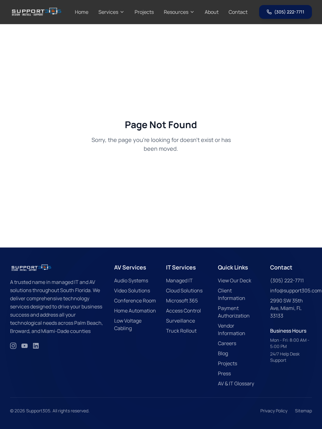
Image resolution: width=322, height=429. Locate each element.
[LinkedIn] (36, 346)
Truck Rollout (181, 330)
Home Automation (135, 310)
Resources (176, 11)
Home (81, 11)
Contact (238, 11)
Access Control (183, 310)
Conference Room (135, 300)
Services (108, 11)
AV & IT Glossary (236, 383)
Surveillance (180, 320)
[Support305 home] (36, 12)
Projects (144, 11)
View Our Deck (234, 280)
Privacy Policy (273, 411)
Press (224, 373)
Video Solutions (132, 290)
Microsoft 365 (182, 300)
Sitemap (303, 411)
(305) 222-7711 (289, 12)
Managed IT (179, 280)
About (212, 11)
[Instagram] (13, 346)
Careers (227, 343)
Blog (223, 353)
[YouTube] (24, 346)
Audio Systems (131, 280)
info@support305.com (296, 290)
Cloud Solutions (184, 290)
